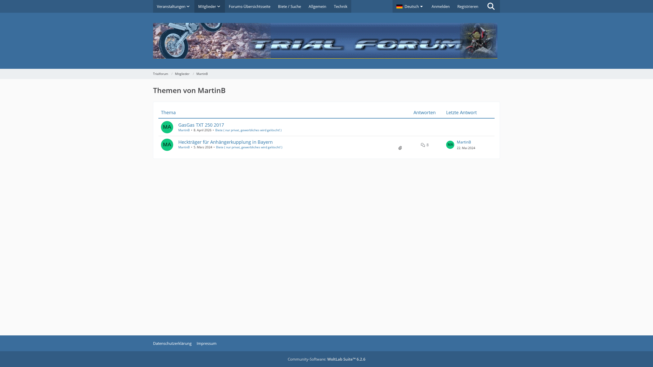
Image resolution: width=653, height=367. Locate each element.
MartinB (184, 130)
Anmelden (441, 6)
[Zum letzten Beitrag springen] (450, 145)
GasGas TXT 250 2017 (201, 125)
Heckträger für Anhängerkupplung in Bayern (225, 142)
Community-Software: (327, 359)
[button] (410, 6)
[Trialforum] (326, 40)
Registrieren (467, 6)
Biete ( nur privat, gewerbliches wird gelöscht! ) (248, 130)
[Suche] (491, 6)
